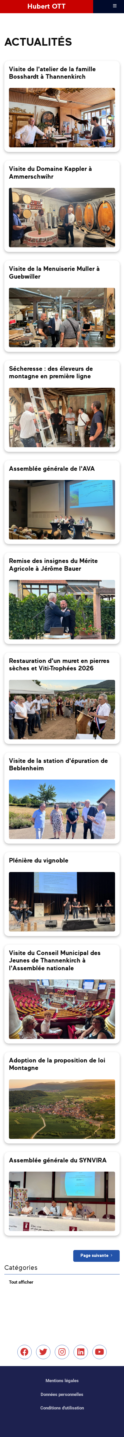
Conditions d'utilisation (62, 1408)
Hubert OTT (46, 6)
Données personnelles (62, 1394)
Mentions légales (62, 1380)
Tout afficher (21, 1282)
